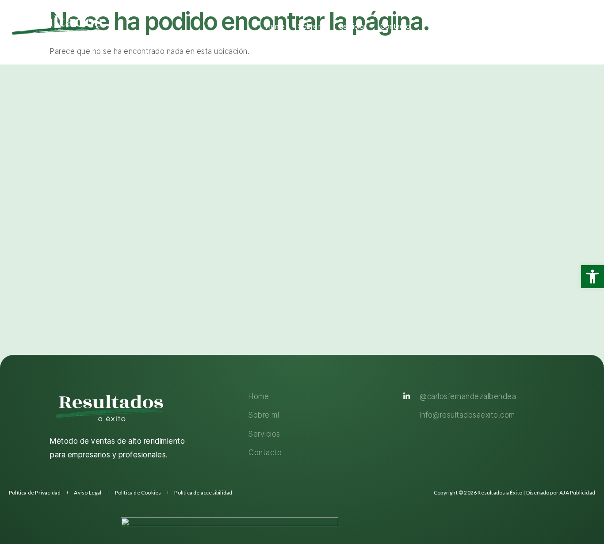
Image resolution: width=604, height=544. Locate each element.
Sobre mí (311, 26)
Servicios (353, 26)
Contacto (395, 26)
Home (275, 26)
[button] (592, 276)
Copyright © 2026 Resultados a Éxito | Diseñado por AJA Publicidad (514, 492)
